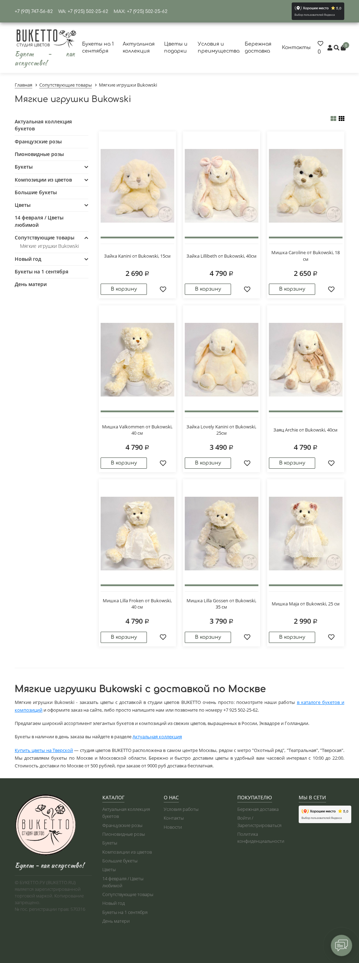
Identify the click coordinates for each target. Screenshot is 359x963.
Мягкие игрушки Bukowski (49, 246)
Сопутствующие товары (44, 237)
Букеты (24, 166)
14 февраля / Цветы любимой (39, 221)
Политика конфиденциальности (260, 837)
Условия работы (181, 809)
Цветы (23, 205)
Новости (173, 827)
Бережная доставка (258, 809)
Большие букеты (36, 192)
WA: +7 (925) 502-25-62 (83, 11)
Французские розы (38, 141)
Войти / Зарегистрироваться (259, 821)
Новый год (28, 259)
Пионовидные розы (39, 154)
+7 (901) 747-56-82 (34, 11)
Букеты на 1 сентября (41, 271)
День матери (31, 284)
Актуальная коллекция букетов (43, 125)
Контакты (296, 47)
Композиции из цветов (43, 179)
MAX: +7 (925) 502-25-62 (141, 11)
